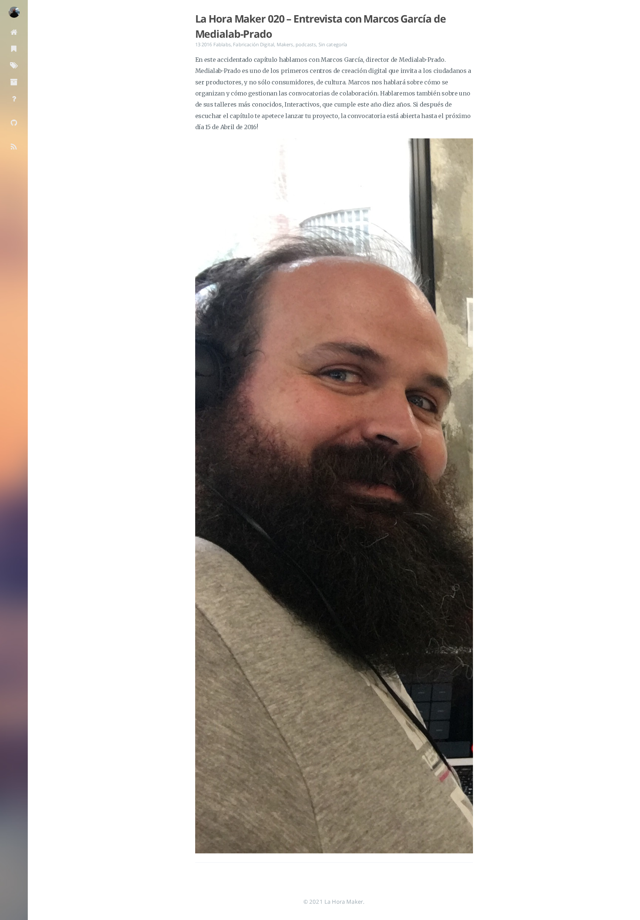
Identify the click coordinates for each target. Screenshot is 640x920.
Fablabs (222, 44)
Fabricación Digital (253, 44)
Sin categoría (333, 44)
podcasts (306, 44)
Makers (285, 44)
